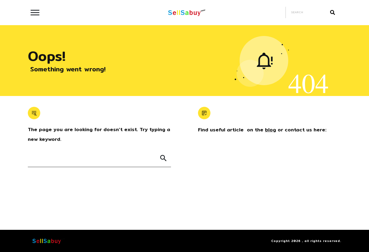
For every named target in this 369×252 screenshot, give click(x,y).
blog (270, 130)
